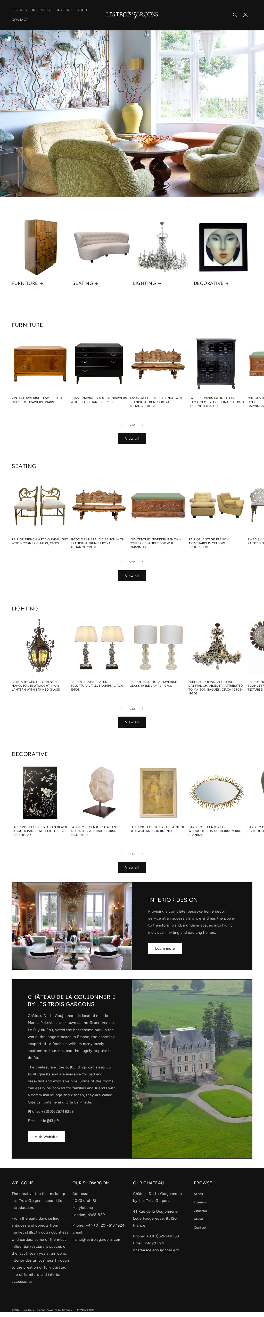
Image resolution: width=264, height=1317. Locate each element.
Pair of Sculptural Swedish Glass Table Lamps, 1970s (154, 683)
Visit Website (46, 1137)
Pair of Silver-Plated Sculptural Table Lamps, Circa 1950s (97, 685)
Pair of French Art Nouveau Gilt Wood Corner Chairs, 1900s (40, 541)
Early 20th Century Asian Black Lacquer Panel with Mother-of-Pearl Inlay (40, 831)
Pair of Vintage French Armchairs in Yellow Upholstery (208, 543)
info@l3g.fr (49, 1120)
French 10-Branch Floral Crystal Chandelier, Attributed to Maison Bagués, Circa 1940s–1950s (215, 687)
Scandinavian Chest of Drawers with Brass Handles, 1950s (99, 400)
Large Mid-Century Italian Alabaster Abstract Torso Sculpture (94, 831)
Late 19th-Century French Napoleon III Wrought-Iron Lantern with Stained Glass (36, 685)
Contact (200, 1227)
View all (132, 438)
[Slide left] (121, 425)
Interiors (200, 1202)
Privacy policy (86, 1309)
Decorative (209, 283)
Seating (82, 283)
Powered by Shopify (59, 1309)
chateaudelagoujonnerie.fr (156, 1250)
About (199, 1219)
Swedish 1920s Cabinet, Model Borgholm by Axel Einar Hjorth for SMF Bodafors (216, 401)
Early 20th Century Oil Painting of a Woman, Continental (158, 829)
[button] (19, 10)
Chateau (200, 1211)
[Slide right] (142, 425)
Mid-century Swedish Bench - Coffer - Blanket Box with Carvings (155, 543)
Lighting (144, 283)
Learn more (165, 948)
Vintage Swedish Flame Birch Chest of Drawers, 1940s (37, 400)
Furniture (25, 283)
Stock (198, 1194)
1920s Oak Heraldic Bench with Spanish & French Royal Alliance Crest (157, 401)
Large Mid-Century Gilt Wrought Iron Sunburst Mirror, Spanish (216, 831)
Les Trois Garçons (34, 1309)
